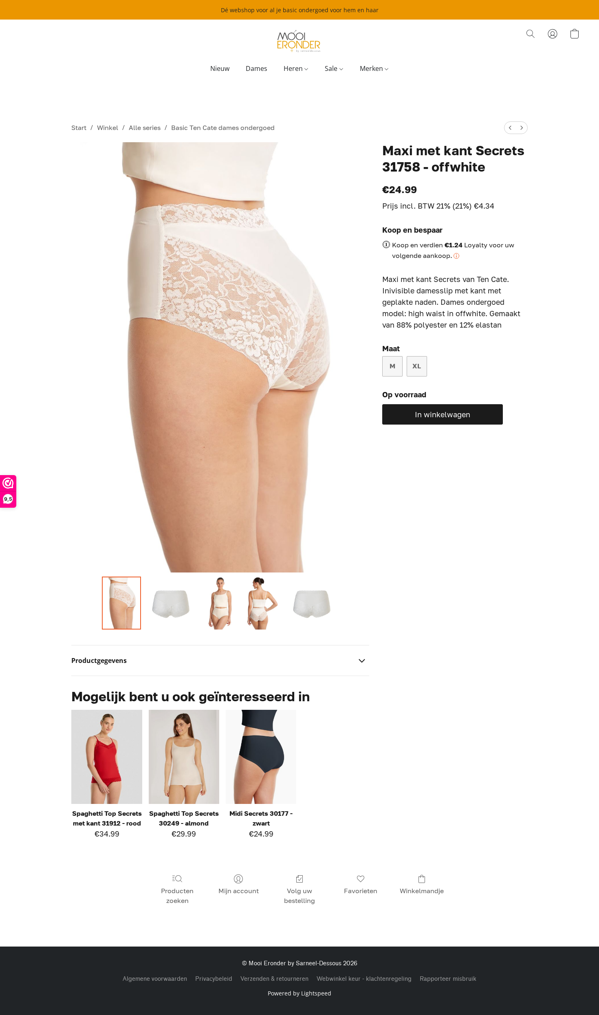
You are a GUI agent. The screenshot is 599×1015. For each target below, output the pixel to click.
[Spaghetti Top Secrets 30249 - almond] (184, 757)
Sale (332, 68)
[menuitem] (510, 128)
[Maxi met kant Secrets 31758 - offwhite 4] (311, 603)
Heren (294, 68)
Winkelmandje (422, 891)
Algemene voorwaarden (155, 978)
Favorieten (360, 891)
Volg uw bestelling (299, 896)
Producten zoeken (177, 896)
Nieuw (219, 68)
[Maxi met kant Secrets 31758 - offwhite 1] (170, 603)
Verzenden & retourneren (274, 978)
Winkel (107, 127)
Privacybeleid (213, 978)
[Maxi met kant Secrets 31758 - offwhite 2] (220, 603)
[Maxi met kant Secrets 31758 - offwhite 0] (121, 603)
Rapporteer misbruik (448, 978)
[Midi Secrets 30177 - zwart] (261, 757)
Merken (372, 68)
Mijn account (238, 891)
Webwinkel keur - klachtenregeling (364, 978)
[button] (299, 42)
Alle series (145, 127)
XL (416, 366)
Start (78, 127)
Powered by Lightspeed (299, 993)
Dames (256, 68)
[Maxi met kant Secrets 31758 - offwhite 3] (262, 603)
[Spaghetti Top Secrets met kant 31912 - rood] (106, 757)
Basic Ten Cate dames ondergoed (223, 127)
